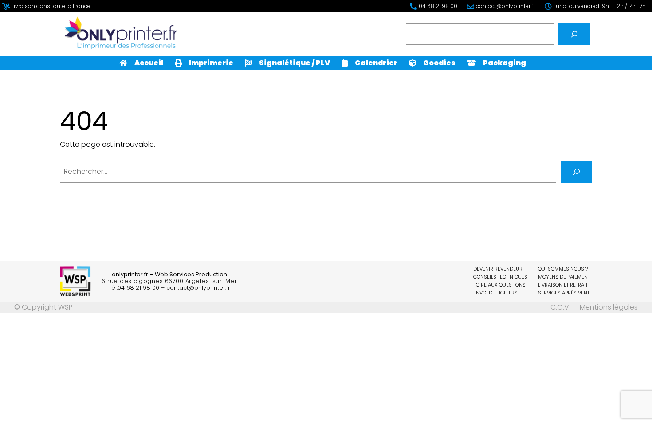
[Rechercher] (574, 34)
